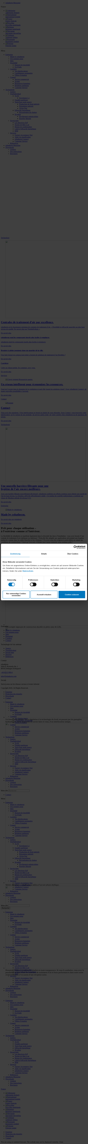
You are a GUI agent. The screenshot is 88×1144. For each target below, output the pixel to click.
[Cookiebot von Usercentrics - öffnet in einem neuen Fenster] (75, 547)
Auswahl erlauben (44, 595)
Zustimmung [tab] (15, 554)
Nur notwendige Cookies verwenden (16, 594)
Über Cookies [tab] (72, 554)
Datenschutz (28, 571)
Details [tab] (44, 554)
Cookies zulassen (72, 595)
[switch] (33, 584)
